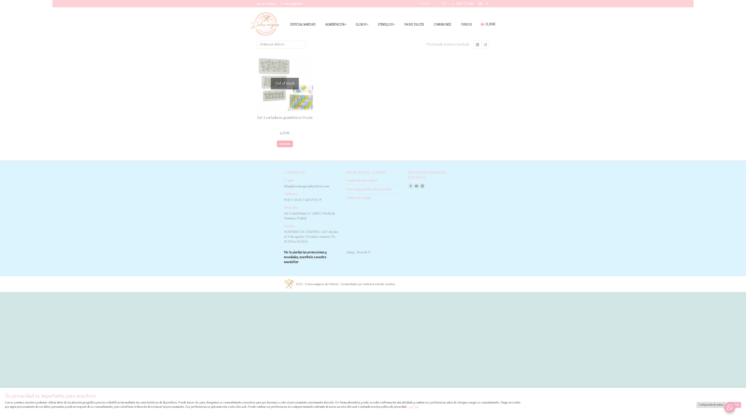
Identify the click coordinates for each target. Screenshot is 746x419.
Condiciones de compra (361, 180)
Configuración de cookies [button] (711, 405)
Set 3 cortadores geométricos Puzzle (285, 117)
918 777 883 (465, 4)
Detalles (284, 144)
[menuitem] (266, 4)
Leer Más (413, 407)
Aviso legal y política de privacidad (368, 189)
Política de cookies (358, 198)
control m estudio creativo (379, 284)
